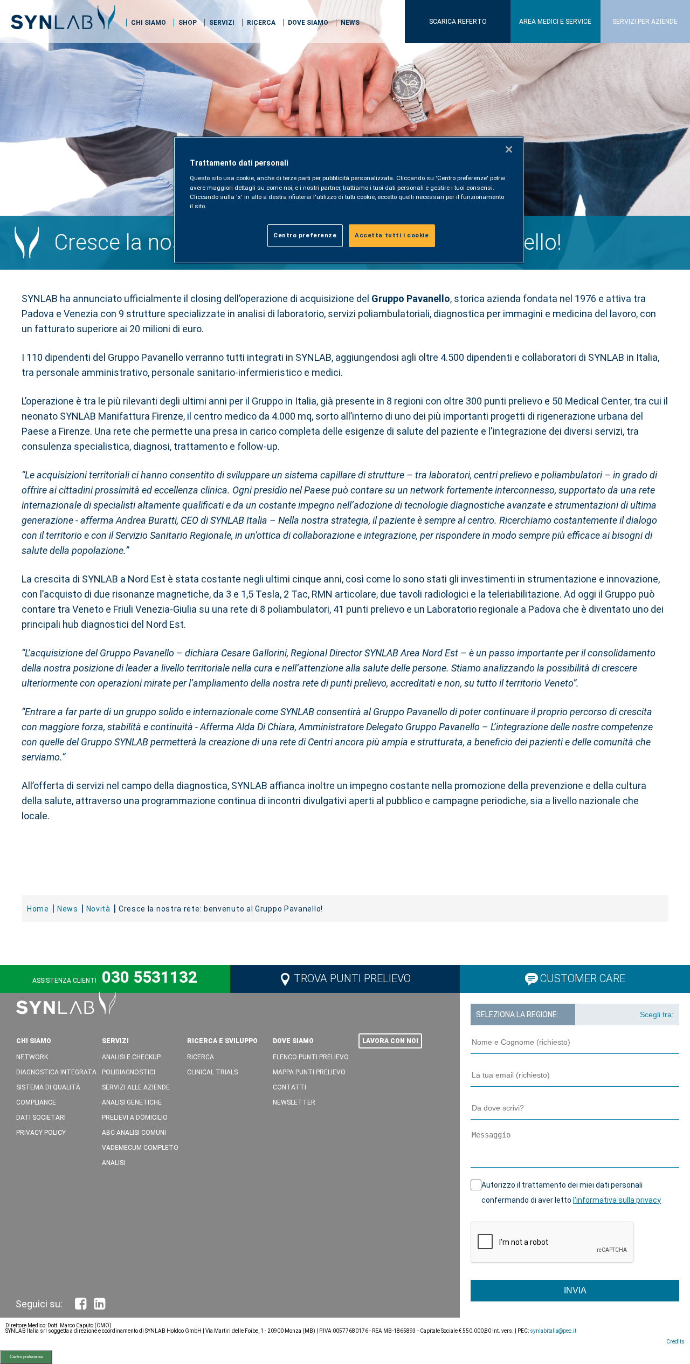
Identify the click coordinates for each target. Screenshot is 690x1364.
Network (32, 1057)
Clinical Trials (212, 1072)
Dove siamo (308, 22)
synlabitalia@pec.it (553, 1331)
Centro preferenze (26, 1356)
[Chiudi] (509, 149)
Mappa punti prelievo (309, 1072)
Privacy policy (41, 1132)
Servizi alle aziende (136, 1087)
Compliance (36, 1102)
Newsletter (294, 1102)
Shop (187, 22)
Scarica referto (458, 21)
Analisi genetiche (132, 1102)
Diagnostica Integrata (56, 1072)
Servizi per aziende (645, 21)
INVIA (575, 1290)
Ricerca (261, 22)
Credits (675, 1342)
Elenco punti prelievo (311, 1057)
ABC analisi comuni (134, 1132)
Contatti (289, 1087)
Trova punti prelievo (352, 978)
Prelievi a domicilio (135, 1117)
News (350, 22)
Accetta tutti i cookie (392, 235)
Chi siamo (148, 22)
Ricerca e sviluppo (222, 1041)
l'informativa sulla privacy (617, 1200)
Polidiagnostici (128, 1072)
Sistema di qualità (48, 1087)
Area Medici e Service (555, 21)
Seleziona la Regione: (517, 1014)
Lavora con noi (390, 1041)
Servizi (221, 22)
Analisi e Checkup (131, 1057)
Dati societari (41, 1117)
